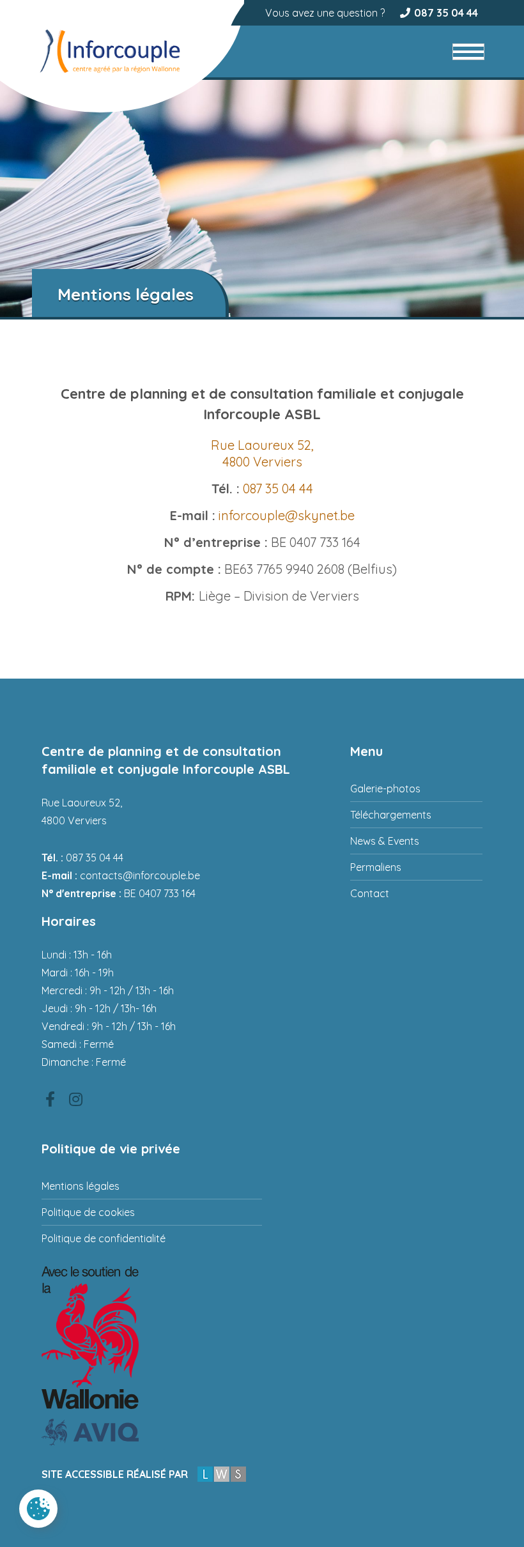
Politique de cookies (88, 1212)
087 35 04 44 (446, 12)
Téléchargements (390, 814)
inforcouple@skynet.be (287, 515)
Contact (369, 893)
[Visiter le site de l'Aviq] (152, 1432)
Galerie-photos (385, 788)
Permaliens (375, 867)
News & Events (384, 841)
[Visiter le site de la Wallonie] (152, 1337)
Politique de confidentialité (104, 1238)
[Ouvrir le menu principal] (468, 51)
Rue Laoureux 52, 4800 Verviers (262, 453)
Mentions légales (80, 1186)
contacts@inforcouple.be (140, 875)
